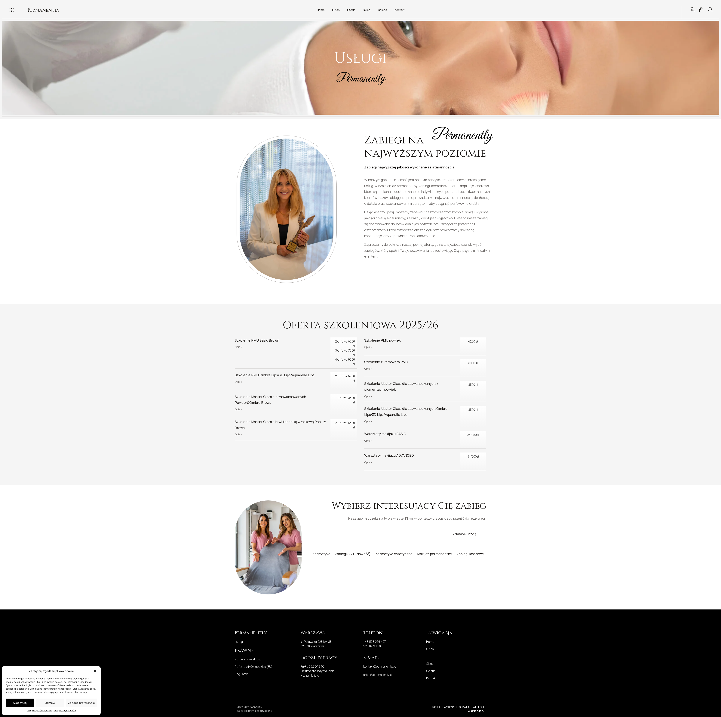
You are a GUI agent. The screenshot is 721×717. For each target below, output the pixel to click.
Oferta (351, 10)
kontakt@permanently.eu (379, 666)
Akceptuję (20, 703)
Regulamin (241, 674)
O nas (336, 10)
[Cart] (701, 10)
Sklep (366, 10)
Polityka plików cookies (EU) (253, 666)
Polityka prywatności (65, 710)
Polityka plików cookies (39, 710)
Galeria (382, 10)
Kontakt (399, 10)
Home (321, 10)
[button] (95, 671)
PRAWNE (244, 651)
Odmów (50, 703)
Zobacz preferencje (81, 703)
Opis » (238, 347)
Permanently (44, 10)
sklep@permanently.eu (378, 675)
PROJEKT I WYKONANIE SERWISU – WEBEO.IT (457, 707)
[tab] (321, 553)
